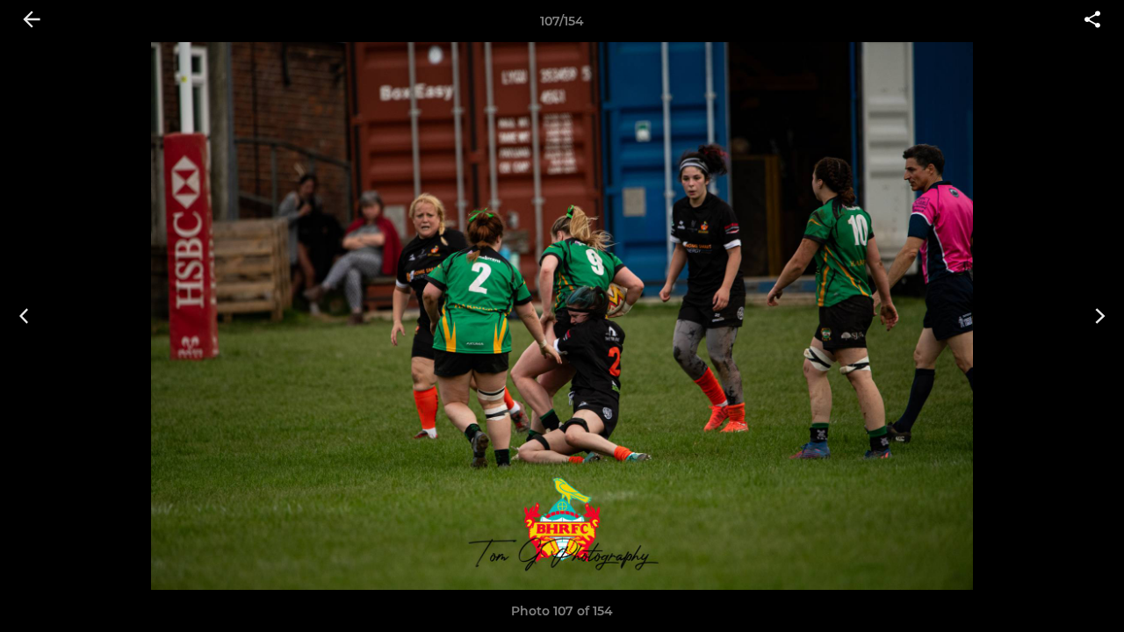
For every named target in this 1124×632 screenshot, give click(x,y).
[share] (1092, 21)
